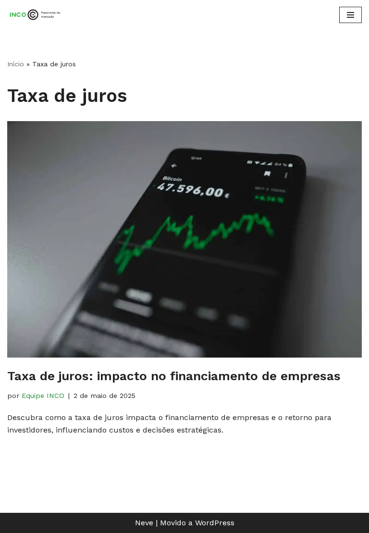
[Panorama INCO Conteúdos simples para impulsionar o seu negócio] (36, 15)
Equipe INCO (43, 395)
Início (15, 64)
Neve (144, 522)
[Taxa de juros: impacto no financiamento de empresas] (184, 239)
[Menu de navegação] (350, 15)
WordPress (214, 522)
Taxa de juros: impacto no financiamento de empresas (174, 376)
